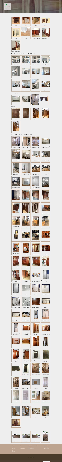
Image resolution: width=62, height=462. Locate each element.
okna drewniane (22, 447)
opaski (13, 449)
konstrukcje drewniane (31, 447)
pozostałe (45, 449)
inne (36, 447)
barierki (29, 449)
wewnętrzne (13, 448)
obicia (21, 449)
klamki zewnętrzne (14, 450)
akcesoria (13, 451)
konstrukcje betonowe (31, 448)
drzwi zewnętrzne (46, 448)
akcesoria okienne (22, 448)
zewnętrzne (13, 447)
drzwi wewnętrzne (46, 447)
